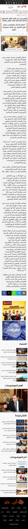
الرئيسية (23, 15)
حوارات (4, 520)
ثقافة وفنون (5, 508)
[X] (9, 293)
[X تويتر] (11, 3)
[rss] (21, 3)
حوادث (23, 516)
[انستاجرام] (16, 3)
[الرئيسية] (6, 3)
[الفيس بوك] (9, 3)
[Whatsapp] (19, 3)
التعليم (11, 520)
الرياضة (18, 508)
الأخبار (24, 508)
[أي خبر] (14, 311)
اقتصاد (17, 15)
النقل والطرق (23, 512)
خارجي (23, 520)
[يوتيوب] (14, 3)
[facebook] (4, 293)
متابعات (8, 512)
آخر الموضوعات (18, 457)
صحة (2, 512)
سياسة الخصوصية (14, 524)
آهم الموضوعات (14, 386)
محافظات (5, 516)
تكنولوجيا (15, 512)
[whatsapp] (14, 293)
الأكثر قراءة (21, 416)
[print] (23, 293)
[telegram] (18, 293)
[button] (3, 401)
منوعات (17, 520)
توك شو (12, 516)
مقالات (18, 516)
